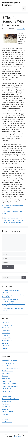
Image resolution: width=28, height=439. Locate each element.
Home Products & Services (10, 386)
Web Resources (7, 422)
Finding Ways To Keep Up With (13, 220)
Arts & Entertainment (8, 363)
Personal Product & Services (10, 399)
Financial (5, 376)
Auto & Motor (6, 366)
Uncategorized (6, 419)
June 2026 (5, 322)
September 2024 (7, 330)
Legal (4, 394)
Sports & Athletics (7, 411)
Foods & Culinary (7, 378)
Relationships (6, 406)
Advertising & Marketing (9, 360)
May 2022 (5, 348)
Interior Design (6, 388)
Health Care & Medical (9, 383)
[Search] (24, 277)
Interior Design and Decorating (11, 4)
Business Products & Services (13, 218)
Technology (5, 414)
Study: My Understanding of (12, 222)
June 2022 (5, 345)
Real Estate (5, 404)
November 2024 (7, 325)
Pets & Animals (6, 401)
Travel (4, 417)
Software (5, 409)
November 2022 (7, 335)
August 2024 (6, 333)
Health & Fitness (7, 381)
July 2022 (5, 343)
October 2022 (6, 338)
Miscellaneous (6, 396)
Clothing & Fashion (7, 371)
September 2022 (7, 340)
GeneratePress (17, 436)
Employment (6, 373)
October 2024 (6, 328)
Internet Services (7, 391)
